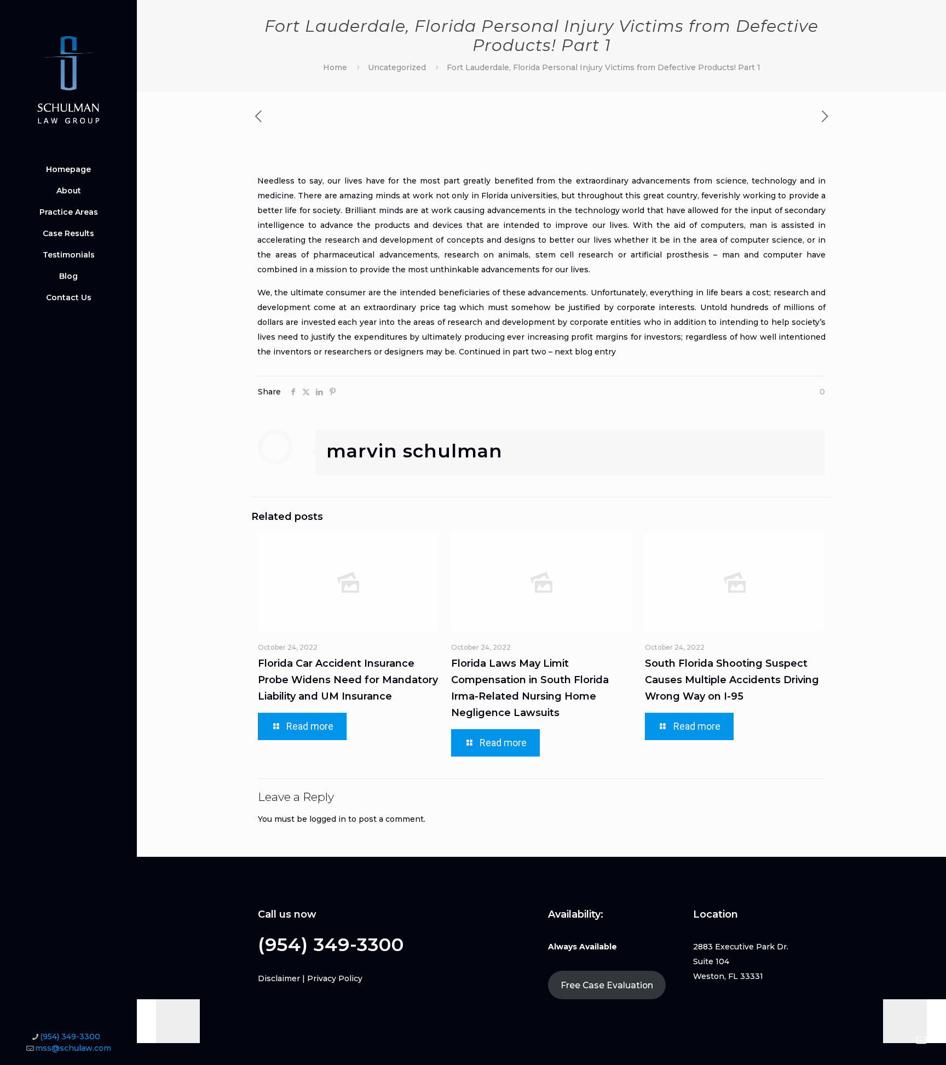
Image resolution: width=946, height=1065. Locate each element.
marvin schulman (414, 450)
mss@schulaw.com (73, 1048)
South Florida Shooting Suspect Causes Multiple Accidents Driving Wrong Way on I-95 (732, 679)
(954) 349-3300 (70, 1036)
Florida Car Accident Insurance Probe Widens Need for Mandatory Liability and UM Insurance (348, 679)
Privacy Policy (334, 978)
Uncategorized (397, 67)
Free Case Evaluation (607, 985)
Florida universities (519, 196)
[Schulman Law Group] (68, 79)
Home (335, 67)
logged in (327, 819)
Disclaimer (279, 978)
